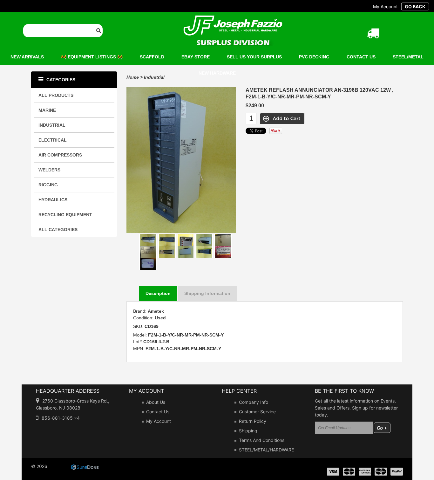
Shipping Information (207, 293)
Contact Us (157, 411)
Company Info (253, 402)
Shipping (248, 430)
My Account (158, 421)
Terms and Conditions (261, 440)
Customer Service (257, 411)
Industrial (154, 77)
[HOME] (233, 19)
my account (385, 6)
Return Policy (252, 421)
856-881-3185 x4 (61, 418)
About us (155, 402)
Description (158, 293)
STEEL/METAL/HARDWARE (266, 449)
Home (132, 77)
